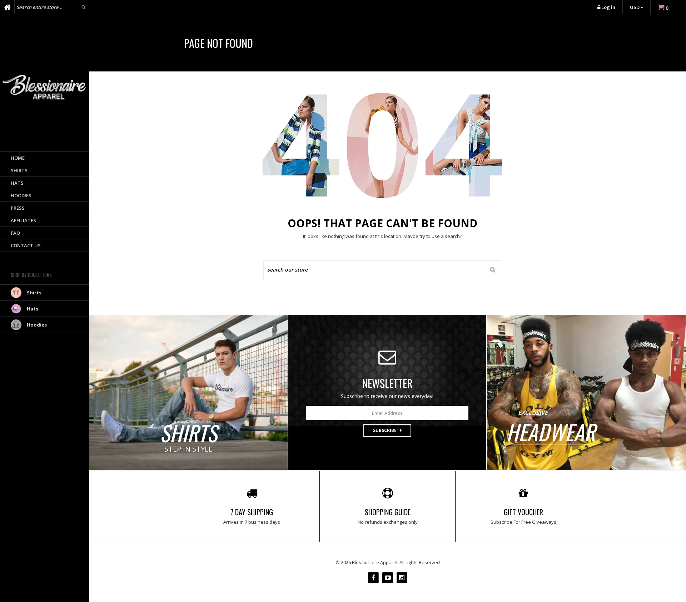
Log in (608, 7)
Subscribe (385, 430)
